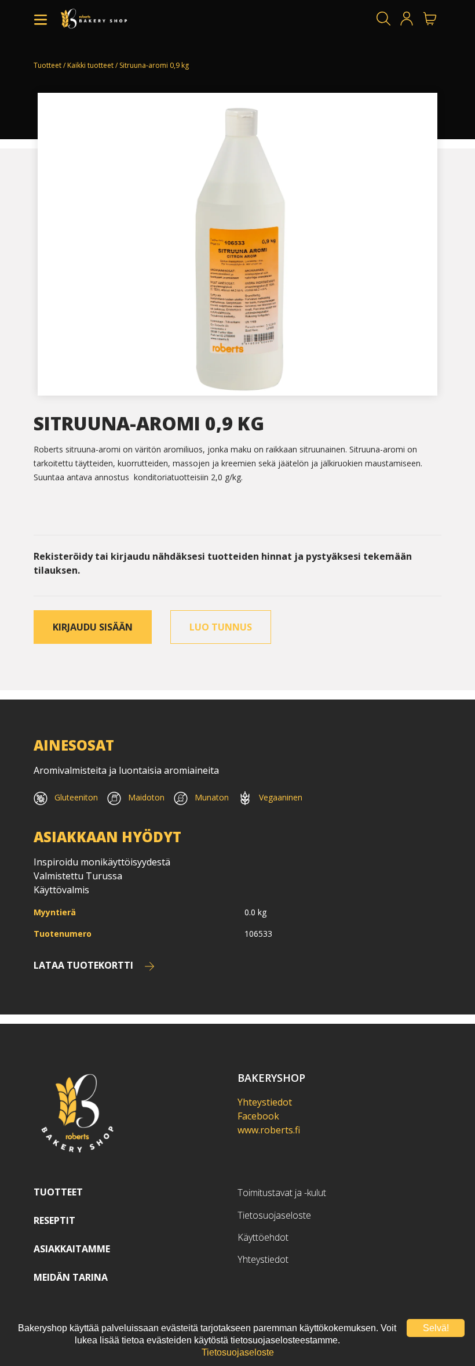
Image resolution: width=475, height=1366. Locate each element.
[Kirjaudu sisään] (406, 19)
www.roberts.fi (268, 1130)
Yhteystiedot (264, 1102)
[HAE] (383, 19)
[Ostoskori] (429, 19)
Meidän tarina (71, 1277)
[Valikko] (41, 18)
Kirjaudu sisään (93, 627)
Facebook (258, 1116)
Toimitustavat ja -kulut (281, 1192)
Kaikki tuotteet (90, 65)
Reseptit (54, 1220)
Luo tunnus (220, 627)
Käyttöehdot (262, 1237)
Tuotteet (47, 65)
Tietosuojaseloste (274, 1215)
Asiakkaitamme (72, 1248)
